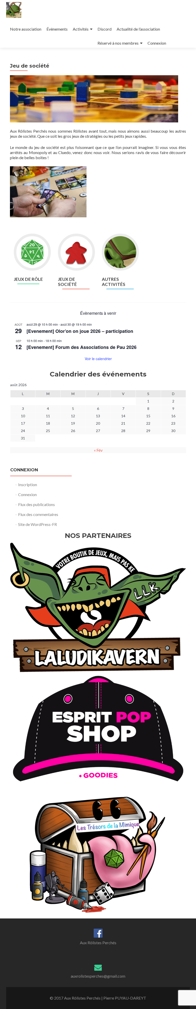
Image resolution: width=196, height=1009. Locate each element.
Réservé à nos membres (118, 43)
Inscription (27, 484)
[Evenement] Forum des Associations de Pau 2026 (82, 347)
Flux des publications (36, 504)
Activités (81, 29)
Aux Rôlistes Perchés (98, 942)
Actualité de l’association (138, 29)
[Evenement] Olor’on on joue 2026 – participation (80, 331)
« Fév (98, 450)
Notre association (25, 29)
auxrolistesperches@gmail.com (98, 976)
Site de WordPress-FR (37, 524)
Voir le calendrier (98, 358)
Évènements (57, 29)
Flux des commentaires (38, 514)
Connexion (157, 43)
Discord (104, 29)
